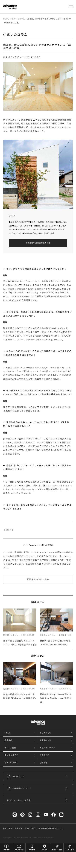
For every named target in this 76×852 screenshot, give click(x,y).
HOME (6, 19)
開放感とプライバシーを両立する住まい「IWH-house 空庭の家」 (55, 698)
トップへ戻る (69, 847)
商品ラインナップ (47, 748)
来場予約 (31, 847)
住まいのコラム (18, 19)
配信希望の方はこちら (38, 579)
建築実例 (8, 740)
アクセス (44, 847)
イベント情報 (10, 748)
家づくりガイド (11, 755)
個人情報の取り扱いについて (51, 828)
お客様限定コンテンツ (21, 788)
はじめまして (45, 733)
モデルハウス (45, 740)
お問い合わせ (19, 847)
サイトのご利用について (25, 828)
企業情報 (43, 763)
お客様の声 (44, 755)
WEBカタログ (18, 776)
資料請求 (6, 847)
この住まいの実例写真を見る (38, 243)
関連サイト (7, 828)
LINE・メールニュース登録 (18, 800)
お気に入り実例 (57, 847)
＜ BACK (8, 530)
